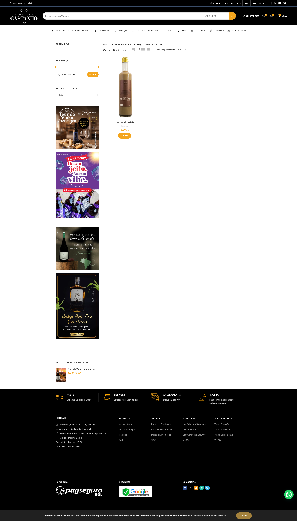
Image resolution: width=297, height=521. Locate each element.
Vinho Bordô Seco (223, 429)
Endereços (124, 440)
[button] (289, 494)
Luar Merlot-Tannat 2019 (194, 434)
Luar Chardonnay (191, 429)
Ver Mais (187, 440)
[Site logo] (24, 15)
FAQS (153, 440)
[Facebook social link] (271, 3)
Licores (124, 126)
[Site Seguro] (135, 491)
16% (61, 94)
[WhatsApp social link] (201, 488)
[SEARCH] (232, 16)
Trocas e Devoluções (161, 434)
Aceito (244, 515)
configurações (218, 515)
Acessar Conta (126, 424)
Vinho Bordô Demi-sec (225, 424)
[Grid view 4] (143, 50)
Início (105, 44)
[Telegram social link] (207, 488)
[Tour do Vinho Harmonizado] (61, 375)
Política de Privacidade (161, 429)
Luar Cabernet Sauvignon (194, 424)
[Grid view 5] (148, 50)
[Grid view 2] (133, 50)
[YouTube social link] (280, 3)
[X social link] (190, 488)
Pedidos (123, 434)
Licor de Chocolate (124, 121)
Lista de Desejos (127, 429)
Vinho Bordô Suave (223, 434)
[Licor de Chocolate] (124, 88)
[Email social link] (196, 488)
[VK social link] (284, 3)
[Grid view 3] (138, 50)
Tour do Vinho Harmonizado (82, 369)
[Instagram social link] (275, 3)
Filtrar (92, 74)
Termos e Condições (161, 424)
